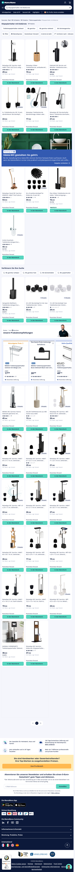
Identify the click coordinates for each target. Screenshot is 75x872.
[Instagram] (17, 822)
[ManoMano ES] (17, 845)
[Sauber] (70, 7)
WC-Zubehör (24, 20)
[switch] (6, 867)
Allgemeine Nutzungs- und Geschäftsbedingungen (23, 867)
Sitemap (30, 864)
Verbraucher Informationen (51, 867)
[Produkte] (3, 7)
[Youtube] (12, 822)
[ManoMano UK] (12, 845)
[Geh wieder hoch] (67, 845)
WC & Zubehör (16, 20)
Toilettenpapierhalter (35, 20)
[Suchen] (6, 7)
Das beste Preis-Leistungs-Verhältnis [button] (41, 343)
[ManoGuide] (69, 867)
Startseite (4, 20)
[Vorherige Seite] (32, 723)
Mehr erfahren (55, 793)
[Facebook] (7, 822)
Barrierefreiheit (37, 869)
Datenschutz (48, 864)
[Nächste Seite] (40, 723)
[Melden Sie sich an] (65, 2)
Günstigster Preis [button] (15, 343)
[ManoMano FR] (3, 845)
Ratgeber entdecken (61, 163)
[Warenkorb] (70, 2)
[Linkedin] (3, 822)
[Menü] (10, 855)
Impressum (38, 864)
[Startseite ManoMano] (32, 2)
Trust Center (58, 864)
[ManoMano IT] (7, 845)
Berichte (64, 867)
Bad (9, 20)
